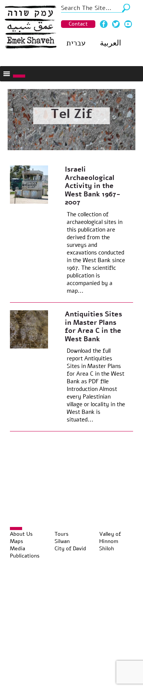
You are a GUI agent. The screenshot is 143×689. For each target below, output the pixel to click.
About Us (21, 534)
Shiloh (106, 548)
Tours (62, 534)
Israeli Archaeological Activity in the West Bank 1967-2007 (93, 186)
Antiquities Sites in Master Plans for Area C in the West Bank (93, 327)
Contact (78, 24)
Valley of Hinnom (110, 537)
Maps (16, 541)
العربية (110, 43)
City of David (70, 548)
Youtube (128, 24)
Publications (25, 555)
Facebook (104, 24)
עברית (75, 43)
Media (17, 548)
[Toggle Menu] (19, 76)
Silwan (62, 541)
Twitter (116, 24)
